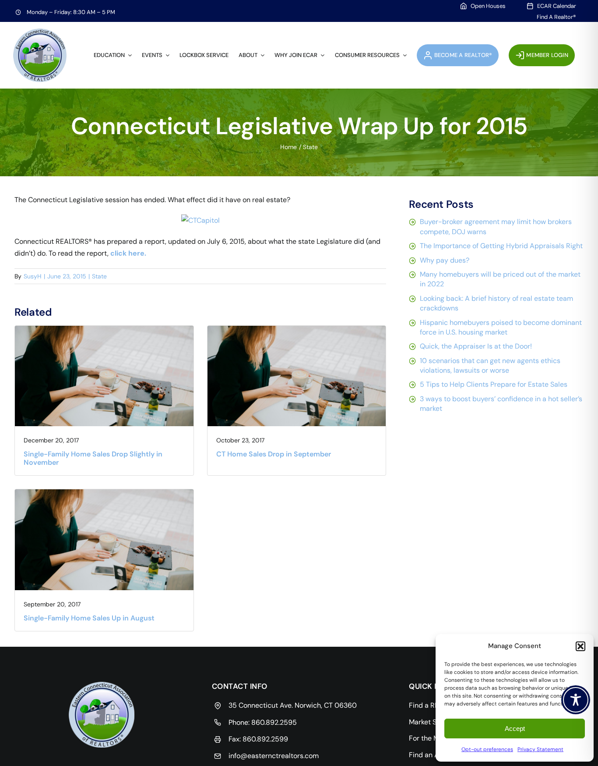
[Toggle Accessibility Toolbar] (575, 699)
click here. (128, 253)
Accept (515, 728)
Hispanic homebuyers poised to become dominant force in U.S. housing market (501, 327)
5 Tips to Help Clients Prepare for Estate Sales (493, 384)
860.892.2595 (274, 722)
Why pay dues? (444, 260)
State (99, 276)
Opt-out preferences (487, 749)
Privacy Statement (540, 749)
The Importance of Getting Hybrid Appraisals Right (501, 245)
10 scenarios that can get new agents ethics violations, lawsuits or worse (490, 365)
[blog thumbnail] (104, 329)
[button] (580, 646)
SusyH (33, 276)
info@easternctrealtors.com (274, 755)
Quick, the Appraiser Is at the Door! (476, 346)
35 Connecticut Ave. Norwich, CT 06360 (293, 705)
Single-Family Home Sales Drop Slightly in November (93, 458)
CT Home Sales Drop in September (273, 454)
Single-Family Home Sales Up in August (89, 618)
